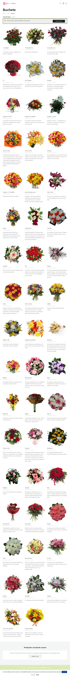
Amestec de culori (7, 116)
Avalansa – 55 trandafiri (8, 192)
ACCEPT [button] (64, 671)
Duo (26, 266)
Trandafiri (27, 596)
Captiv (4, 228)
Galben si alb (6, 340)
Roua (4, 558)
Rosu (48, 487)
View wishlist (58, 21)
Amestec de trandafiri (30, 116)
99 (3, 80)
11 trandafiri (6, 47)
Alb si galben (28, 80)
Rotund (49, 523)
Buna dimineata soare (30, 192)
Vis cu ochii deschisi (8, 628)
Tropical (49, 596)
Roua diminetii (28, 558)
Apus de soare (6, 150)
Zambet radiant (28, 628)
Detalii (37, 674)
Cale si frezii (50, 192)
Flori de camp (28, 303)
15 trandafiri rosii (51, 47)
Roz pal (49, 558)
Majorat (5, 377)
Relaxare (5, 487)
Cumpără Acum (35, 656)
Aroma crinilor (28, 150)
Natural (26, 413)
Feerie (4, 303)
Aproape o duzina (51, 116)
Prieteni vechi (6, 448)
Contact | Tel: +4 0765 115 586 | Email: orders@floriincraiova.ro (35, 667)
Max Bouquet (28, 377)
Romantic (27, 487)
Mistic (48, 377)
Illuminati (49, 340)
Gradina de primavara (30, 340)
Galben (49, 303)
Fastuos (49, 266)
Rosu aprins (28, 523)
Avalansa (49, 150)
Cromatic (49, 228)
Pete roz (49, 413)
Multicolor (5, 413)
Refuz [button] (33, 674)
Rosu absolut (6, 523)
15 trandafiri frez (29, 47)
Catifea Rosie (28, 228)
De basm (5, 266)
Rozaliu (4, 596)
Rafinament (50, 448)
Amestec (49, 80)
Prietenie (27, 448)
